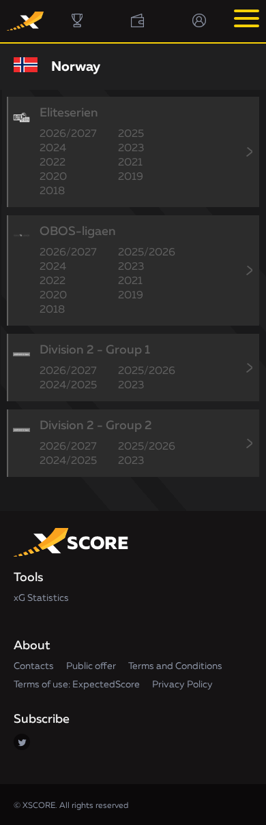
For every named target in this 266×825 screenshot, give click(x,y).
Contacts (34, 666)
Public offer (91, 666)
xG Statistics (41, 598)
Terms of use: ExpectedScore (77, 684)
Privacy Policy (182, 684)
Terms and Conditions (175, 666)
